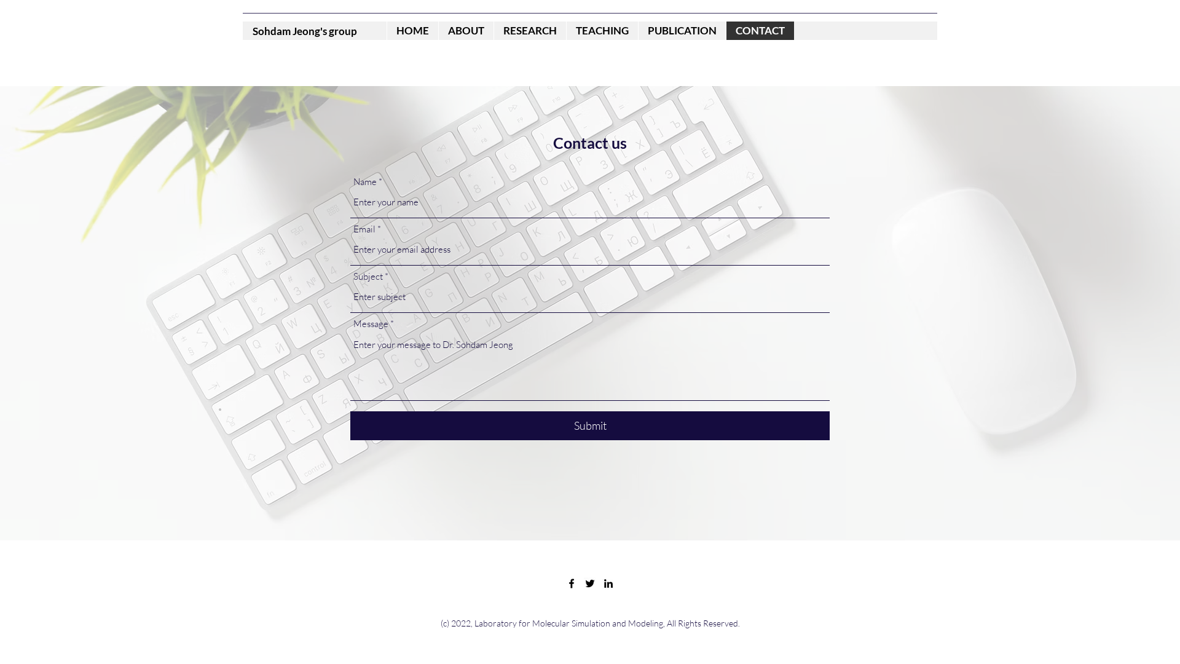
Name (365, 181)
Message (370, 323)
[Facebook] (571, 583)
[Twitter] (590, 583)
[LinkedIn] (608, 583)
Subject (368, 276)
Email (364, 229)
